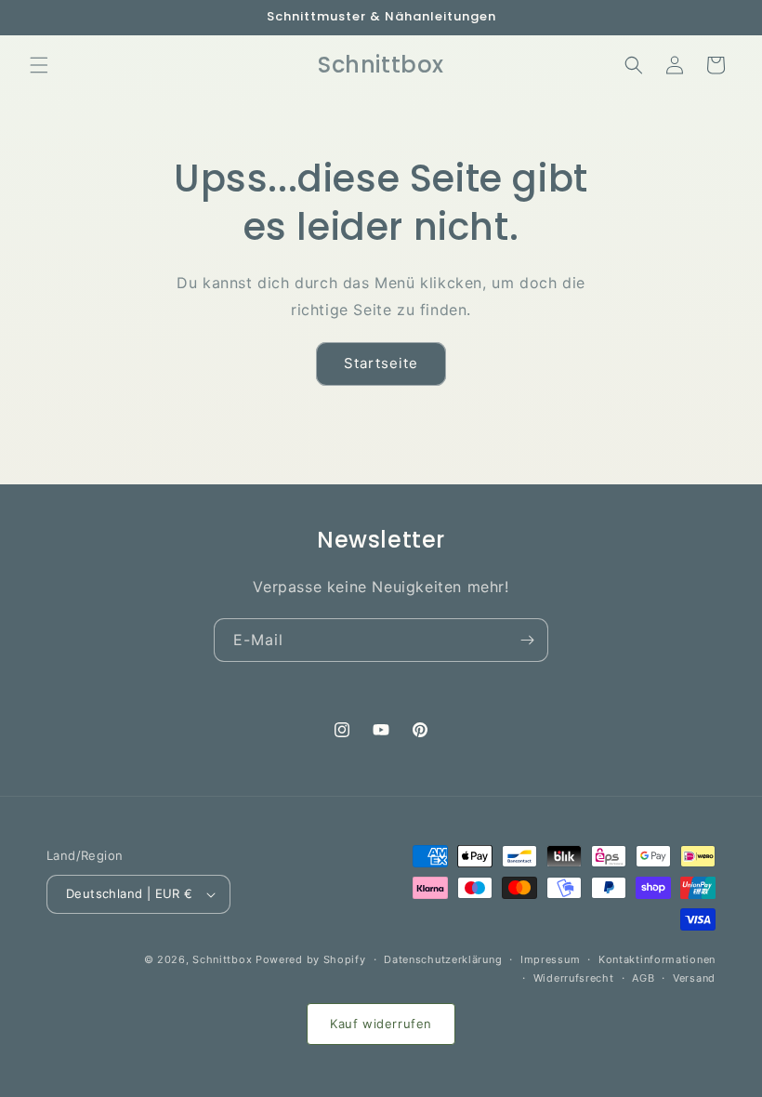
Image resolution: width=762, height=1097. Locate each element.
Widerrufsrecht (573, 978)
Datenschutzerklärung (443, 959)
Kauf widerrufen (381, 1023)
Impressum (550, 959)
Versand (694, 978)
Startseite (381, 363)
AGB (643, 978)
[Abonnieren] (526, 640)
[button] (39, 65)
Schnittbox (222, 959)
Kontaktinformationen (657, 959)
